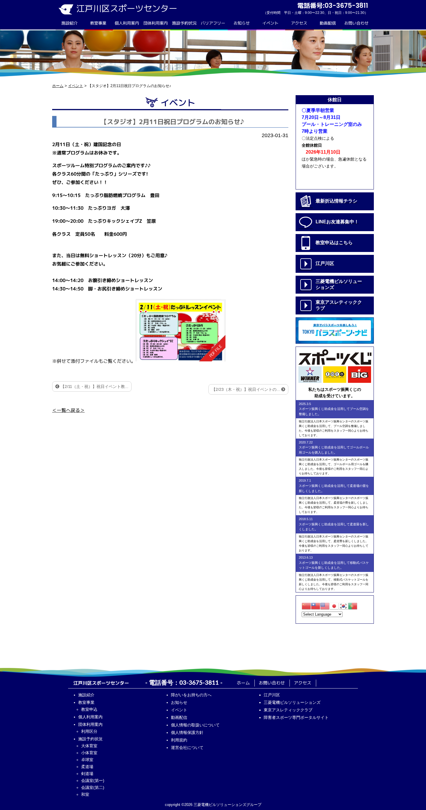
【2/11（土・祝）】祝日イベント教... (93, 386)
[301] (180, 330)
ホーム (243, 683)
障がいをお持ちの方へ (191, 695)
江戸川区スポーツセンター (126, 8)
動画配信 (328, 23)
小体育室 (89, 752)
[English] (324, 605)
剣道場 (87, 773)
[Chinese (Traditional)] (315, 605)
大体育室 (89, 745)
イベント (270, 23)
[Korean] (343, 605)
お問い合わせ (356, 23)
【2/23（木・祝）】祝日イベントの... (246, 389)
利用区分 (89, 731)
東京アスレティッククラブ (288, 710)
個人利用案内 (127, 23)
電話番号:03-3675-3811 (332, 5)
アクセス (299, 23)
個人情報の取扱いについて (195, 725)
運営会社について (187, 747)
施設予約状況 (184, 23)
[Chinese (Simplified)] (306, 605)
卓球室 (87, 759)
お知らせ (242, 23)
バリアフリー (213, 23)
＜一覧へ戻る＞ (68, 410)
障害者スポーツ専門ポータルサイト (296, 717)
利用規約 (179, 740)
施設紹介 (69, 23)
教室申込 (89, 709)
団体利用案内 (155, 23)
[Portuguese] (352, 605)
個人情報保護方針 (187, 732)
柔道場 (87, 766)
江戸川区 (272, 695)
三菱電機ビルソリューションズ (292, 702)
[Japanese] (334, 605)
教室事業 (98, 23)
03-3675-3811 (199, 683)
